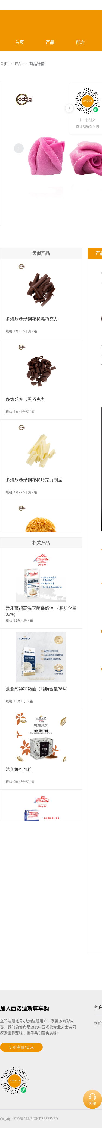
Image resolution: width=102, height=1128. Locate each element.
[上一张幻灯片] (19, 148)
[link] (4, 64)
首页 (19, 42)
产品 (50, 42)
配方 (80, 42)
